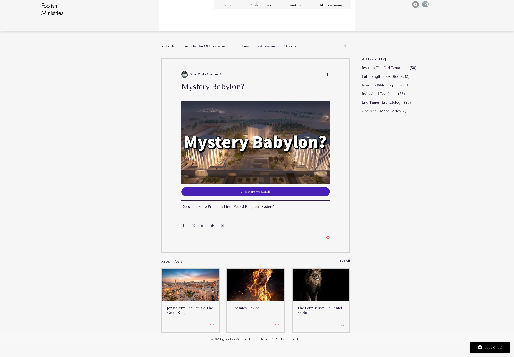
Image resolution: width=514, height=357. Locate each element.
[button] (345, 46)
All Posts (168, 46)
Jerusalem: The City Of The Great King (190, 310)
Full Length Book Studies (256, 46)
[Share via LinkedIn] (203, 225)
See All (345, 260)
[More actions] (327, 74)
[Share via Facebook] (183, 225)
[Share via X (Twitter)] (193, 225)
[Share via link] (213, 225)
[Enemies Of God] (255, 285)
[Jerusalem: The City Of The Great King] (190, 285)
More (288, 46)
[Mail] (425, 4)
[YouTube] (415, 4)
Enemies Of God (246, 308)
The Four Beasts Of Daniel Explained (319, 310)
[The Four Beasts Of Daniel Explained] (321, 285)
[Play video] (255, 142)
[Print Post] (222, 225)
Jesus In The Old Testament (205, 46)
